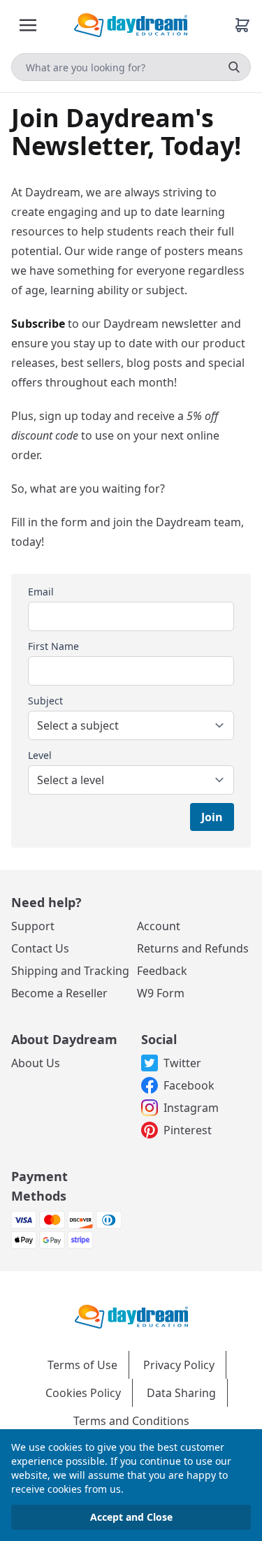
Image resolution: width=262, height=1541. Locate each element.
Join (212, 817)
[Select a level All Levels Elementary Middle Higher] (131, 780)
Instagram (191, 1107)
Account (158, 926)
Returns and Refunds (193, 948)
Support (32, 926)
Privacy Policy (178, 1365)
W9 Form (160, 993)
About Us (35, 1063)
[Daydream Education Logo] (131, 1315)
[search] (234, 67)
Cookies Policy (83, 1393)
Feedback (162, 970)
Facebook (188, 1085)
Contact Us (40, 948)
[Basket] (242, 25)
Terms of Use (82, 1365)
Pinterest (187, 1130)
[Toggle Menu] (28, 25)
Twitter (182, 1063)
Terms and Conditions (131, 1420)
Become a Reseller (59, 993)
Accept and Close (131, 1517)
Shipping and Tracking (70, 970)
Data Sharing (181, 1393)
